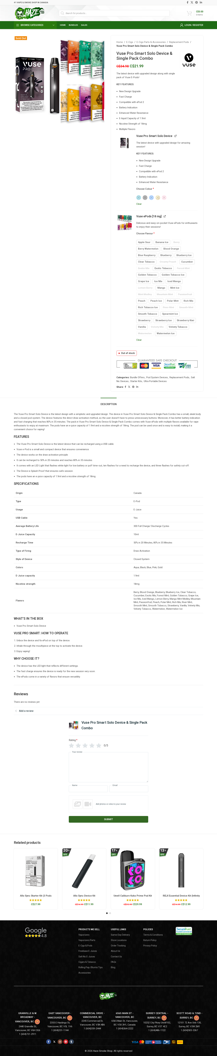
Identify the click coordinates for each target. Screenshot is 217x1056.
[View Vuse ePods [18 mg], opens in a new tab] (165, 216)
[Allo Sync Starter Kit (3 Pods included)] (36, 870)
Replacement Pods (179, 42)
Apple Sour (144, 242)
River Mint (168, 307)
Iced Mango (174, 281)
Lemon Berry (145, 287)
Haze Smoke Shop (102, 1050)
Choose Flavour (145, 233)
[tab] (109, 402)
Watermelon (145, 333)
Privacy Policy (150, 945)
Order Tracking (118, 945)
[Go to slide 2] (110, 913)
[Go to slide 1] (107, 913)
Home (119, 42)
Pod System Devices (157, 377)
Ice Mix (158, 281)
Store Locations (119, 940)
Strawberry (144, 320)
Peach (141, 300)
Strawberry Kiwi (185, 320)
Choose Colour (145, 188)
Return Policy (149, 940)
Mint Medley (145, 294)
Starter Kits (136, 381)
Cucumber (187, 261)
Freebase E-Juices (87, 951)
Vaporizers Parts (86, 940)
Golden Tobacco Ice (173, 274)
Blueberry (165, 255)
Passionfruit (185, 294)
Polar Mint (173, 300)
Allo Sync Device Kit (84, 895)
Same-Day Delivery (120, 935)
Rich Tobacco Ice (148, 307)
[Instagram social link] (60, 1041)
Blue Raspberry (146, 255)
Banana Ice (162, 242)
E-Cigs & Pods (85, 945)
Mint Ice (174, 287)
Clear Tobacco (146, 261)
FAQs (113, 962)
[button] (124, 142)
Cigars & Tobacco (87, 962)
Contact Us (116, 956)
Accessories (84, 972)
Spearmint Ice (170, 313)
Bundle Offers (137, 377)
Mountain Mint (165, 294)
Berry (176, 242)
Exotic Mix (143, 268)
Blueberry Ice (184, 255)
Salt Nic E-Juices (86, 956)
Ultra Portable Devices (155, 381)
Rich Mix (188, 300)
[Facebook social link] (188, 2)
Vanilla (142, 326)
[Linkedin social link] (201, 2)
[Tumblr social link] (71, 1041)
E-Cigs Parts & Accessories (151, 42)
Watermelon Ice (166, 333)
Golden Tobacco (147, 274)
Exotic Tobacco (163, 268)
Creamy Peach (168, 261)
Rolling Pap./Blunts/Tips (90, 967)
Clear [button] (139, 204)
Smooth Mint (186, 307)
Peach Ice (156, 300)
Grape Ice (143, 281)
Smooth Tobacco (147, 313)
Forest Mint (183, 268)
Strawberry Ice (163, 320)
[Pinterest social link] (196, 2)
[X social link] (192, 2)
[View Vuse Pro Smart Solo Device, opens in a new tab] (175, 136)
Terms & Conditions (153, 935)
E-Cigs (129, 42)
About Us (115, 951)
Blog (113, 967)
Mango (161, 287)
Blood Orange (171, 248)
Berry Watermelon (148, 248)
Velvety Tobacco (178, 326)
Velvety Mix (157, 326)
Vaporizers (83, 935)
